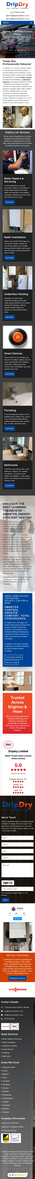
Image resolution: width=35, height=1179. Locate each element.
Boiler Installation (9, 1042)
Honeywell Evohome (13, 657)
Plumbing (6, 1053)
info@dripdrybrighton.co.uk (13, 1015)
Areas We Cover (10, 1062)
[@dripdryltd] (13, 909)
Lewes (5, 1071)
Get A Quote (17, 50)
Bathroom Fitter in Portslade (20, 1163)
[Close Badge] (27, 1173)
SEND (5, 900)
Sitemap (17, 1165)
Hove (5, 1078)
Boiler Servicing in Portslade (15, 1154)
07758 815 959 (9, 1019)
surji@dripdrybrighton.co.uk (13, 1011)
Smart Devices (8, 1049)
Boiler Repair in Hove (26, 1152)
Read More (9, 202)
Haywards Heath (9, 1067)
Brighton (6, 1074)
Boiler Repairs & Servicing (12, 1039)
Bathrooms (7, 1056)
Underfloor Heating (10, 1046)
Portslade (6, 1081)
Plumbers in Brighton (9, 1152)
